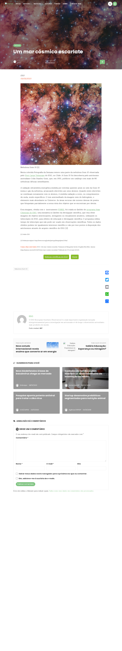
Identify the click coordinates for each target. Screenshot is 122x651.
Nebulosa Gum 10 (21, 269)
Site (79, 464)
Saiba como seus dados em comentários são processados (71, 491)
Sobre (65, 4)
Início (18, 4)
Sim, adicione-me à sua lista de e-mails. (36, 478)
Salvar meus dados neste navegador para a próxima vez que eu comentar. (53, 474)
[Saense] (9, 4)
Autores (48, 4)
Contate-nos (75, 4)
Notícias (37, 4)
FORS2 (61, 209)
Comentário (22, 438)
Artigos (26, 4)
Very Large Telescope (35, 175)
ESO (19, 62)
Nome (19, 464)
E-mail (50, 464)
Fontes (57, 4)
